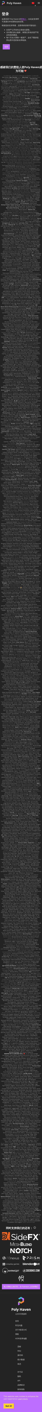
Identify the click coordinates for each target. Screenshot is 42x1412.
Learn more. (23, 1399)
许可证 (20, 1372)
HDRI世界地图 (21, 1338)
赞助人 (23, 19)
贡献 (19, 1346)
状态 (19, 1364)
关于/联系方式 (21, 1330)
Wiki (19, 1351)
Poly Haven (14, 3)
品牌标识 (21, 1385)
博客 (17, 1334)
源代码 (20, 1355)
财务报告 (21, 1389)
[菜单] (39, 3)
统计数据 (21, 1359)
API (18, 1380)
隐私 (19, 1376)
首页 (17, 1321)
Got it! (8, 1406)
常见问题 (18, 1325)
